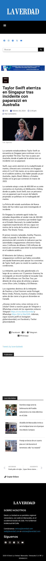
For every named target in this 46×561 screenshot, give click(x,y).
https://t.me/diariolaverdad (22, 312)
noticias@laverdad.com (30, 531)
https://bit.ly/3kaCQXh (21, 314)
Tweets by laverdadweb (13, 346)
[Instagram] (8, 40)
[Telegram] (13, 40)
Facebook (15, 332)
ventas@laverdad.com (24, 529)
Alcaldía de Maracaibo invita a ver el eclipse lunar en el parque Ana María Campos (31, 426)
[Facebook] (4, 40)
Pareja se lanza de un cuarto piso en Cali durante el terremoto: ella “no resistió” (30, 444)
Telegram (33, 332)
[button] (5, 25)
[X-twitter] (17, 40)
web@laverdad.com (12, 531)
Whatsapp (23, 336)
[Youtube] (21, 40)
